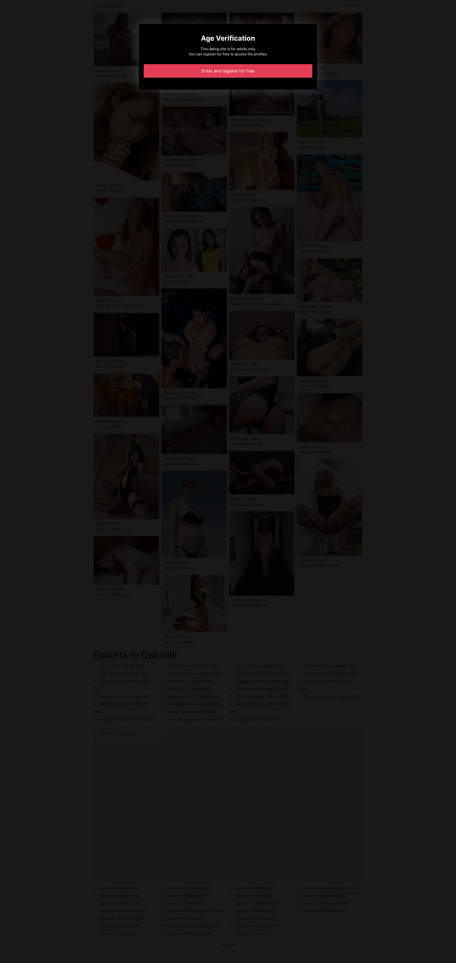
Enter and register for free (228, 70)
